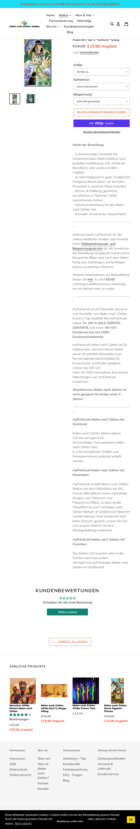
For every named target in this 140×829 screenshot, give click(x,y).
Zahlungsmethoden (111, 758)
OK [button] (131, 819)
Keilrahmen (81, 80)
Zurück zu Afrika (72, 641)
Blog (66, 780)
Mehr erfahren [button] (23, 823)
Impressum (17, 758)
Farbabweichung (75, 769)
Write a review (67, 612)
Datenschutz (18, 769)
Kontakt (43, 789)
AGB (12, 764)
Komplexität (71, 764)
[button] (18, 715)
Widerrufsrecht (20, 775)
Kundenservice (108, 774)
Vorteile (43, 783)
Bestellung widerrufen (70, 821)
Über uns (44, 758)
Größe (77, 65)
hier (90, 279)
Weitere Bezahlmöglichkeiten (101, 132)
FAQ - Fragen (72, 775)
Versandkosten (89, 52)
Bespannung (82, 94)
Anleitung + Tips (74, 758)
